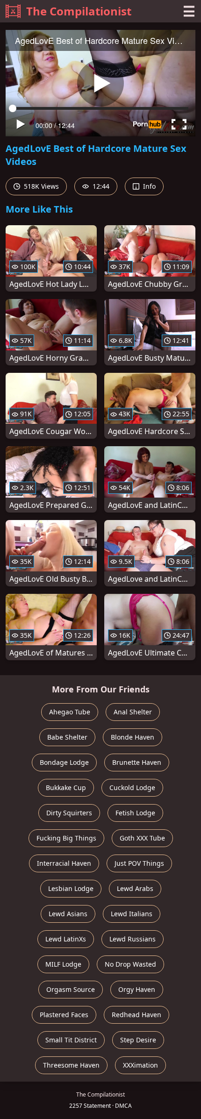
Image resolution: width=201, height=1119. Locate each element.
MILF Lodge (63, 964)
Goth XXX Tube (142, 838)
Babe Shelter (67, 737)
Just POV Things (139, 863)
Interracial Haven (64, 863)
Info (148, 186)
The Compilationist (78, 11)
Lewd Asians (68, 913)
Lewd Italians (131, 913)
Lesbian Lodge (70, 888)
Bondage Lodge (64, 762)
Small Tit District (71, 1039)
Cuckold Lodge (132, 787)
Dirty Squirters (69, 812)
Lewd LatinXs (65, 938)
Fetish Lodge (135, 812)
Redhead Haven (136, 1014)
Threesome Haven (71, 1065)
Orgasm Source (70, 989)
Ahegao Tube (69, 711)
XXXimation (140, 1065)
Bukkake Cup (66, 787)
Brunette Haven (136, 762)
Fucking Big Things (66, 838)
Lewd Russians (132, 938)
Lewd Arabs (135, 888)
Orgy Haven (136, 989)
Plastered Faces (64, 1014)
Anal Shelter (133, 711)
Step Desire (138, 1039)
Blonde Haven (132, 737)
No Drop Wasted (130, 964)
